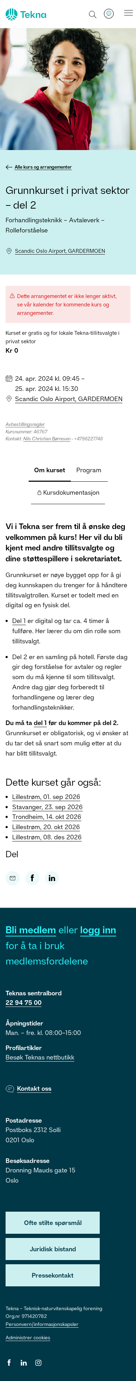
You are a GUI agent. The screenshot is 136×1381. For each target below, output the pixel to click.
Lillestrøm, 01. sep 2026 (46, 796)
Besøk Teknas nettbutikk (40, 1057)
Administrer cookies (28, 1337)
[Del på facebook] (32, 878)
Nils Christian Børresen (46, 438)
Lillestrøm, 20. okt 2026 (46, 827)
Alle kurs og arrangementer (43, 167)
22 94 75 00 (23, 1002)
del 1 (40, 722)
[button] (93, 14)
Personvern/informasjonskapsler (42, 1324)
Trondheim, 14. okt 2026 (46, 816)
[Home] (25, 14)
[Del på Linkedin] (52, 878)
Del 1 (19, 620)
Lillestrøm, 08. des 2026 (47, 837)
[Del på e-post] (13, 878)
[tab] (50, 470)
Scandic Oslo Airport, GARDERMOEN (60, 251)
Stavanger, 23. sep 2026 (47, 807)
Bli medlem (31, 929)
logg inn (98, 929)
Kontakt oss (34, 1088)
